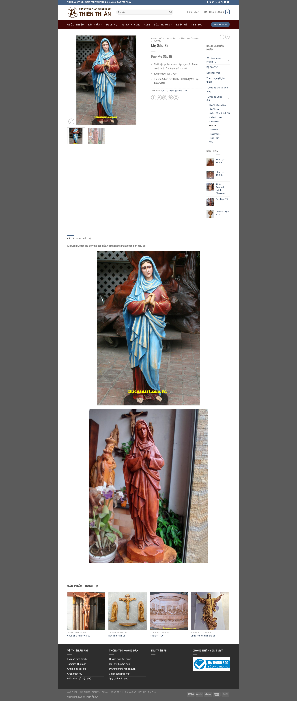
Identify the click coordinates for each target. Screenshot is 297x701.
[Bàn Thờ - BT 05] (127, 611)
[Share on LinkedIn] (176, 97)
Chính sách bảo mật (119, 673)
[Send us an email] (213, 2)
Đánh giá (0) (83, 238)
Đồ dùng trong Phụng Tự (214, 60)
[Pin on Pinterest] (170, 97)
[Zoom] (71, 122)
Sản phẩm (94, 24)
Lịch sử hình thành (77, 659)
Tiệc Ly (212, 142)
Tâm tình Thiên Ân (76, 664)
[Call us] (216, 2)
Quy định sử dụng (118, 678)
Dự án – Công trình (135, 24)
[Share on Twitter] (159, 97)
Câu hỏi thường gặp (119, 664)
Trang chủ (156, 38)
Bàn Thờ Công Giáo (217, 105)
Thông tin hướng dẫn (123, 650)
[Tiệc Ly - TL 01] (169, 611)
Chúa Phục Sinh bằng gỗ (203, 635)
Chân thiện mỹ (74, 673)
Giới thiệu (75, 24)
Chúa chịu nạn (215, 117)
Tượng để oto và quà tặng (217, 89)
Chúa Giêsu (214, 121)
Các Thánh (214, 109)
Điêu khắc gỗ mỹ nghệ (79, 678)
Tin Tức (196, 24)
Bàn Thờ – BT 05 (116, 635)
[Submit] (170, 12)
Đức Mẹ (157, 41)
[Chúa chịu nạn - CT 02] (86, 611)
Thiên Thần (214, 138)
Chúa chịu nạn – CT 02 (78, 635)
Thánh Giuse (214, 134)
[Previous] (72, 80)
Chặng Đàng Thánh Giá (219, 113)
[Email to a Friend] (164, 97)
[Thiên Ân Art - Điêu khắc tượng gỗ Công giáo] (89, 12)
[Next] (141, 80)
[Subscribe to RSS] (222, 2)
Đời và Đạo (162, 24)
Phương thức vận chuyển (122, 668)
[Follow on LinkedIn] (225, 2)
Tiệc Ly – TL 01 (157, 635)
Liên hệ (181, 24)
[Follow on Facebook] (207, 2)
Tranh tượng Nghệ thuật (216, 80)
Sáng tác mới (213, 73)
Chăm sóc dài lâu (76, 668)
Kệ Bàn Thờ (212, 67)
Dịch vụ (111, 24)
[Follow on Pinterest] (219, 2)
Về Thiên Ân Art (77, 650)
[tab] (70, 238)
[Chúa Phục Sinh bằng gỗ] (210, 611)
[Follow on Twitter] (210, 2)
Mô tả (70, 238)
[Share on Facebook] (153, 97)
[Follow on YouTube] (228, 2)
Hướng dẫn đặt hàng (120, 659)
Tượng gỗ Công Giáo (189, 38)
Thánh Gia (213, 130)
